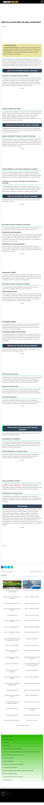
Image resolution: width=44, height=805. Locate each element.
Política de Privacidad (5, 794)
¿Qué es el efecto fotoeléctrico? (8, 571)
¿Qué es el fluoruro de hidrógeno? (35, 571)
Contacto (2, 795)
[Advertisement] (22, 12)
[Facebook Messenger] (5, 567)
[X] (8, 567)
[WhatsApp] (11, 567)
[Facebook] (2, 567)
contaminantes (17, 485)
